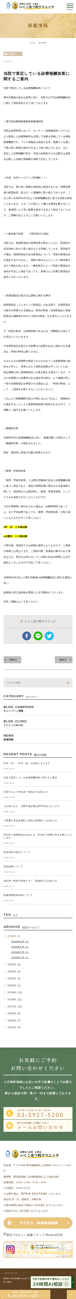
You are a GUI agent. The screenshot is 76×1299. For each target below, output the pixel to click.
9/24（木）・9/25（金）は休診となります (27, 763)
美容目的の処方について (17, 852)
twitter (49, 635)
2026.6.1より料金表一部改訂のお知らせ (26, 792)
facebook (26, 635)
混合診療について (13, 866)
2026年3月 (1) (20, 952)
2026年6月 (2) (20, 941)
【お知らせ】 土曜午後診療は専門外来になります (32, 806)
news (11, 54)
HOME (33, 43)
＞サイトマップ (10, 1273)
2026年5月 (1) (20, 946)
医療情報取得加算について (18, 895)
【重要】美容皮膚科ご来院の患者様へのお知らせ (30, 820)
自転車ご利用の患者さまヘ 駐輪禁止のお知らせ (30, 880)
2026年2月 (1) (20, 957)
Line (38, 635)
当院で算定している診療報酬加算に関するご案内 (30, 777)
